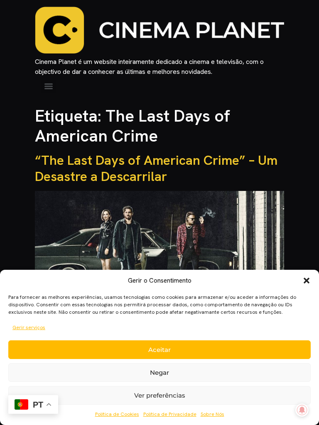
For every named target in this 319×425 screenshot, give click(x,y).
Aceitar (159, 350)
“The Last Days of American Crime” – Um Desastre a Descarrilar (156, 168)
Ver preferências (159, 395)
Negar (159, 372)
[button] (306, 280)
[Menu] (48, 86)
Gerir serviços (28, 327)
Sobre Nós (212, 414)
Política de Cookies (117, 414)
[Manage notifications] (302, 410)
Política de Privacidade (169, 414)
